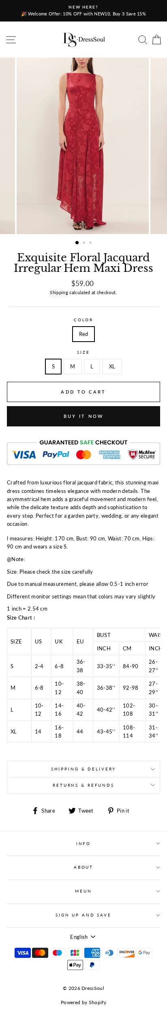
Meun (83, 891)
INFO (83, 843)
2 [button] (85, 243)
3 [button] (91, 243)
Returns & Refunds (83, 785)
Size (83, 352)
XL (112, 366)
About (83, 867)
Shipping (59, 292)
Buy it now (84, 416)
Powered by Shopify (83, 1002)
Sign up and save (83, 915)
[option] (83, 10)
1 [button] (77, 243)
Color (83, 320)
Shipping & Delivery (83, 769)
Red (83, 334)
